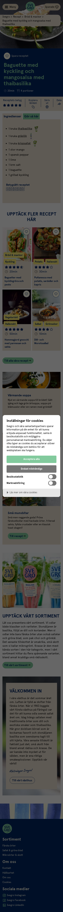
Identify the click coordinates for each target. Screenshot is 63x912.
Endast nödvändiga (31, 468)
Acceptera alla (31, 459)
